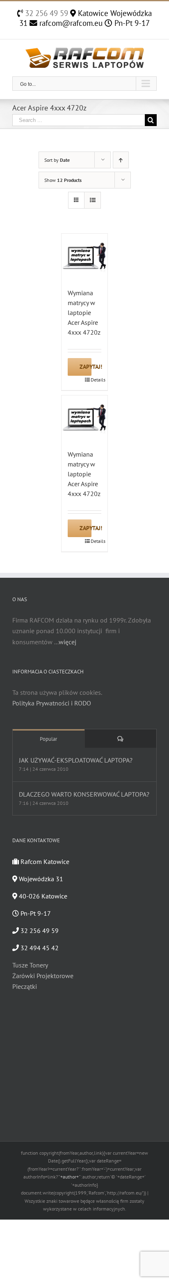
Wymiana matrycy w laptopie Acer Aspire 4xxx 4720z (84, 312)
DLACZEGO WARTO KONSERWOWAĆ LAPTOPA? (84, 794)
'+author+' (69, 1177)
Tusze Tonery (30, 965)
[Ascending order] (121, 160)
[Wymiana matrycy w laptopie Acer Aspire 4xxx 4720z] (84, 257)
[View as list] (92, 200)
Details (96, 380)
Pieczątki (24, 986)
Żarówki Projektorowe (42, 976)
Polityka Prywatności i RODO (51, 703)
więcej (67, 642)
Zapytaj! (85, 366)
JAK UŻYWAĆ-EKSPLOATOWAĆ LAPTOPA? (75, 760)
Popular (48, 738)
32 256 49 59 (45, 13)
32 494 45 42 (39, 948)
